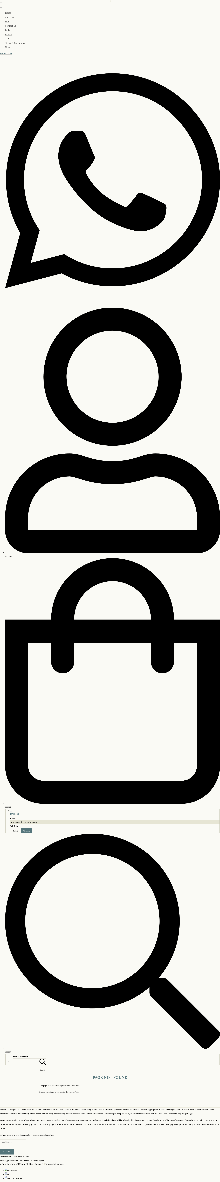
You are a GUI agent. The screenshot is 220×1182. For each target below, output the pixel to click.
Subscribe (7, 1152)
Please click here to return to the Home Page (59, 1092)
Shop (7, 21)
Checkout (26, 831)
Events (8, 34)
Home (8, 12)
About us (9, 17)
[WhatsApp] (112, 302)
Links (7, 30)
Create (61, 1164)
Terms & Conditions (15, 43)
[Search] (42, 1061)
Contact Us (10, 25)
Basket (15, 831)
